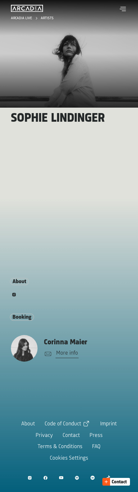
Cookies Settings (69, 458)
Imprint (108, 424)
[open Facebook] (45, 478)
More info (67, 353)
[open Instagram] (30, 478)
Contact (71, 436)
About (28, 424)
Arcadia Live (22, 18)
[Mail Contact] (47, 354)
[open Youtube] (61, 478)
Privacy (44, 436)
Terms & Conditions (60, 447)
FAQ (96, 447)
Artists (47, 18)
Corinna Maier (65, 342)
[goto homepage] (27, 8)
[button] (123, 9)
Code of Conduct (63, 424)
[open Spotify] (77, 478)
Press (96, 436)
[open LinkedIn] (93, 478)
